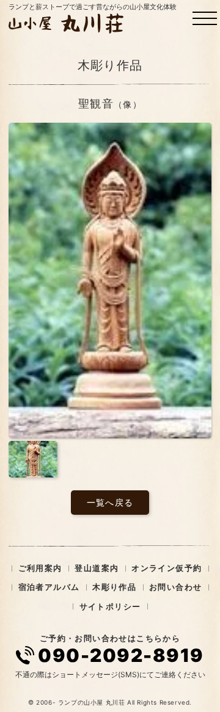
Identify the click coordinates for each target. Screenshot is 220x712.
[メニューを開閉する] (205, 18)
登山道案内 (97, 568)
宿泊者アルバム (49, 587)
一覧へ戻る (110, 502)
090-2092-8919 (121, 655)
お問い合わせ (175, 587)
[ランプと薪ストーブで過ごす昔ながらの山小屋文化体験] (68, 23)
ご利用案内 (40, 568)
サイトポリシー (110, 606)
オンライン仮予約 (166, 568)
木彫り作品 (114, 587)
